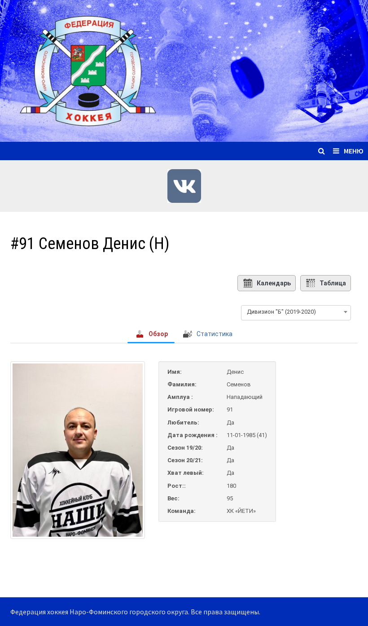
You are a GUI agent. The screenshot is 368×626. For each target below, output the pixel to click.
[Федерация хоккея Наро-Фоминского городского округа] (184, 70)
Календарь (274, 283)
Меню (354, 150)
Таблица (333, 283)
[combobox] (295, 312)
